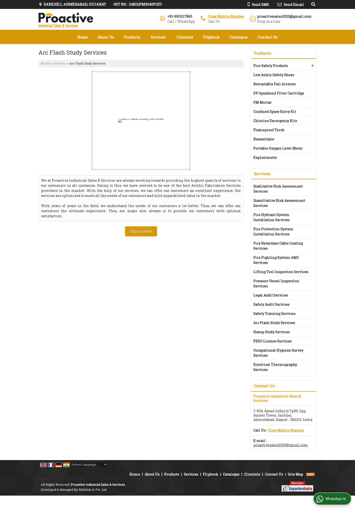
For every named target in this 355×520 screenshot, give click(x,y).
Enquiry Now (141, 231)
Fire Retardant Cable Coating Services (278, 246)
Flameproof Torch (268, 130)
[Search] (313, 4)
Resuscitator (264, 139)
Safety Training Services (274, 313)
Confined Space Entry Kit (274, 111)
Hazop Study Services (271, 332)
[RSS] (310, 474)
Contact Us (268, 37)
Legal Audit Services (270, 295)
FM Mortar (262, 102)
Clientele (185, 37)
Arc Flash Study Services (274, 322)
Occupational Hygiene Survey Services (278, 353)
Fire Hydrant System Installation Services (271, 217)
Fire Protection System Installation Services (273, 231)
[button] (226, 16)
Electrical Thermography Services (275, 367)
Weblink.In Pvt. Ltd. (92, 489)
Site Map (295, 474)
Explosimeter (265, 157)
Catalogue (238, 37)
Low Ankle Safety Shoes (273, 74)
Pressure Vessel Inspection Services (276, 283)
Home (82, 37)
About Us (106, 37)
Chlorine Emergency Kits (275, 120)
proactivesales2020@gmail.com (284, 16)
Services (158, 37)
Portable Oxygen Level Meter (278, 148)
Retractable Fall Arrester (274, 84)
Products (132, 37)
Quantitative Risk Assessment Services (279, 203)
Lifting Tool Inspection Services (280, 271)
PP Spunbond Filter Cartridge (278, 93)
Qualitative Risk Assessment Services (278, 189)
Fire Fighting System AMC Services (276, 260)
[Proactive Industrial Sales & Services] (66, 19)
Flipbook (211, 37)
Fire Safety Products (270, 65)
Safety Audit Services (271, 304)
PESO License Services (272, 341)
